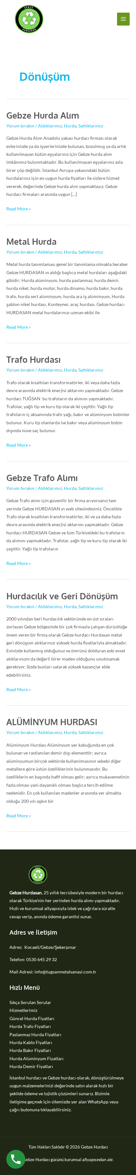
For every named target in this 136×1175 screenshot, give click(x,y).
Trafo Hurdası (33, 359)
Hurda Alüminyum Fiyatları (36, 1058)
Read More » (18, 208)
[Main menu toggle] (123, 19)
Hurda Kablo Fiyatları (30, 1042)
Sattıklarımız (90, 125)
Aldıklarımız (50, 125)
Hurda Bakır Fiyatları (30, 1050)
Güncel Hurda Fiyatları (31, 1018)
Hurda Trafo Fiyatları (30, 1026)
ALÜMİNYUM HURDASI (51, 721)
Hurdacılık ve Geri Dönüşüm (62, 595)
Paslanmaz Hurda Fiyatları (35, 1034)
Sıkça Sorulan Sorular (30, 1002)
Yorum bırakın (20, 125)
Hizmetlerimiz (23, 1010)
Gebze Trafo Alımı (42, 477)
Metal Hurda (31, 241)
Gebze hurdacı (62, 1077)
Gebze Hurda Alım (42, 115)
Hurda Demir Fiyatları (31, 1066)
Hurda (70, 125)
